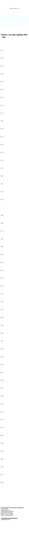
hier (5, 519)
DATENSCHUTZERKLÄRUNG (9, 518)
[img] (14, 21)
